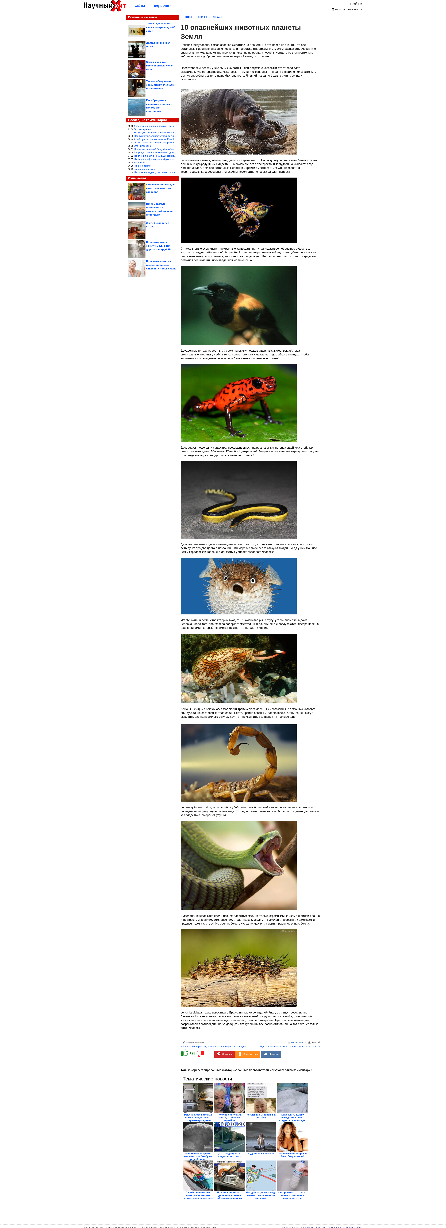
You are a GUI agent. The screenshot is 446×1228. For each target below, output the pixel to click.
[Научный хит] (105, 11)
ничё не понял (142, 165)
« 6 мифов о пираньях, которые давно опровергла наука (213, 1046)
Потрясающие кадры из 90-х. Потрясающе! (292, 1155)
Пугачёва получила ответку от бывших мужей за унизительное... (230, 1118)
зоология (190, 1042)
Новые (189, 16)
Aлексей (316, 1042)
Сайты (140, 5)
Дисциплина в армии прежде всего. (154, 126)
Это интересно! (143, 129)
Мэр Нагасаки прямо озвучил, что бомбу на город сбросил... (198, 1156)
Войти (356, 3)
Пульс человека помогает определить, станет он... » (290, 1046)
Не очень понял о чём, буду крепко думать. (159, 155)
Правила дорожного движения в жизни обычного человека (229, 1195)
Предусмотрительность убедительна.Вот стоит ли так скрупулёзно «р (173, 135)
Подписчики (162, 5)
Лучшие (217, 16)
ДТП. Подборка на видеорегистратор (229, 1155)
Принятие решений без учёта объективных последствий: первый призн (175, 149)
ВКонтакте (274, 1054)
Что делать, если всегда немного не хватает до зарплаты (261, 1195)
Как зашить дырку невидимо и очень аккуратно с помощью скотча (292, 1118)
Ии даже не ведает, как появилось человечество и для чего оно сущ (173, 172)
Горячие (202, 16)
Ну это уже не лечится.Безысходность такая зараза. (163, 132)
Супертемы (137, 178)
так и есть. (140, 162)
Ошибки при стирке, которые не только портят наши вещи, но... (198, 1195)
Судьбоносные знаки (261, 1153)
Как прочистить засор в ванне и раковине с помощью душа (292, 1195)
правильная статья (145, 169)
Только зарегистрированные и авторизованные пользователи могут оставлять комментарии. (247, 1070)
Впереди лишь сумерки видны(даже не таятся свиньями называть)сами (175, 152)
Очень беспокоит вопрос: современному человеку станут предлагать (173, 142)
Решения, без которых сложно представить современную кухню (198, 1117)
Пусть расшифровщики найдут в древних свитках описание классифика (175, 159)
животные (199, 1042)
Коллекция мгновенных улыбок (261, 1116)
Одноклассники (251, 1054)
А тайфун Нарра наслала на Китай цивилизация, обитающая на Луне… (175, 139)
